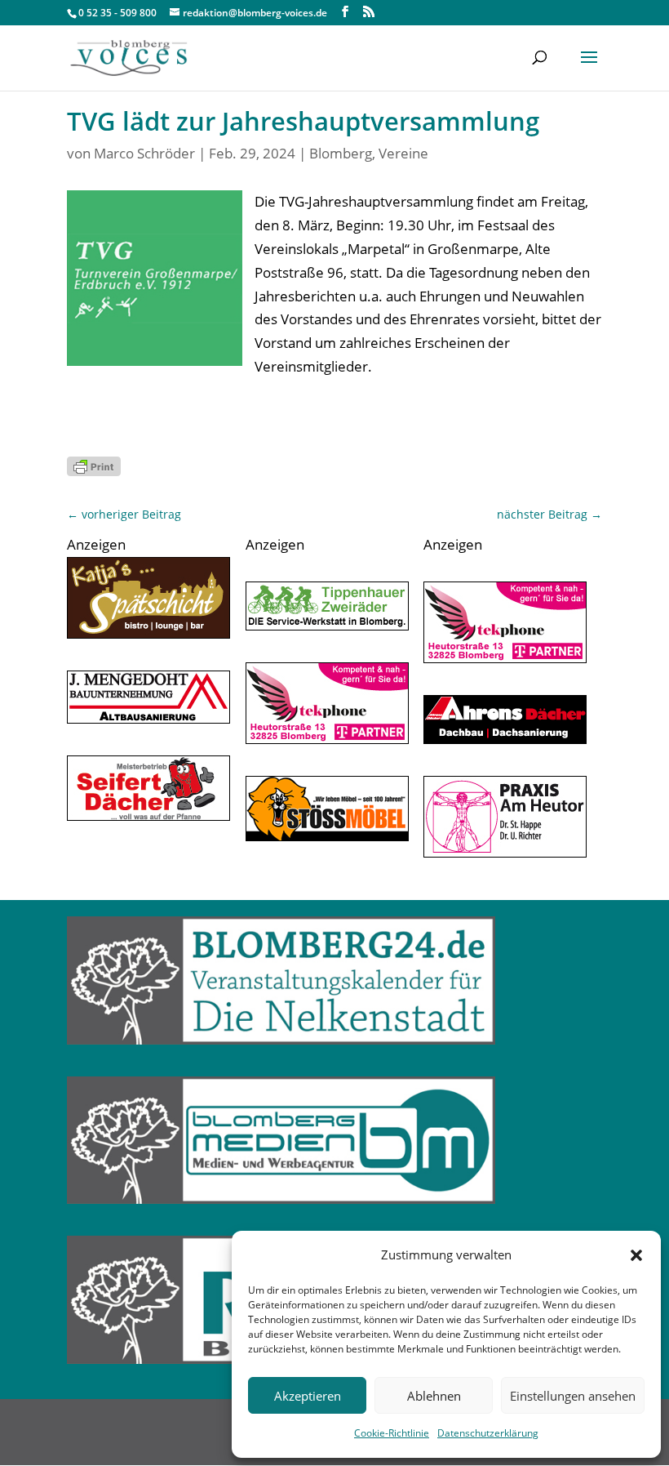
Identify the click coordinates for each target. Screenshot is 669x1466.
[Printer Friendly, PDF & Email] (94, 466)
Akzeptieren (307, 1396)
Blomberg (340, 153)
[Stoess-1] (327, 836)
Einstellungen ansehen (573, 1396)
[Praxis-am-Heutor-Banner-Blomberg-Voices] (505, 852)
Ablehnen (434, 1396)
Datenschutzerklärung (487, 1433)
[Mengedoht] (148, 718)
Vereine (403, 153)
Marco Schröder (144, 153)
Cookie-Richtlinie (391, 1433)
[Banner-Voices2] (148, 815)
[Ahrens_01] (505, 738)
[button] (636, 1255)
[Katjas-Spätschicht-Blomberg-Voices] (148, 633)
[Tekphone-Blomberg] (327, 738)
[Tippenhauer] (327, 625)
